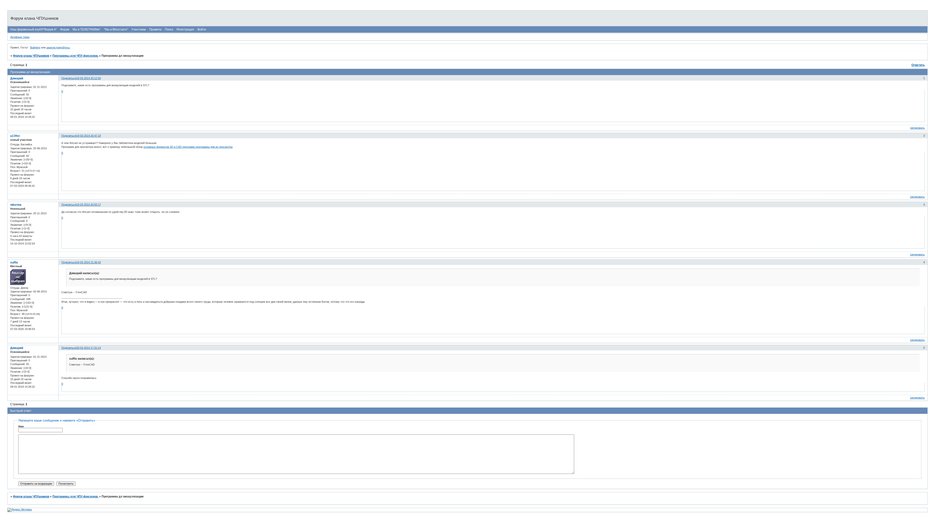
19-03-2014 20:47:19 (88, 135)
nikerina (15, 205)
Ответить (918, 65)
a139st (15, 136)
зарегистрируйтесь (58, 47)
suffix (14, 262)
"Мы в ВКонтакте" (116, 29)
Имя (21, 426)
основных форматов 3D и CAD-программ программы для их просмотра (188, 146)
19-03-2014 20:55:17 (88, 204)
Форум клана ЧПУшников (31, 55)
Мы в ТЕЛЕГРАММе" (87, 29)
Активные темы (19, 37)
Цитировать (917, 127)
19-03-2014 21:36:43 (88, 262)
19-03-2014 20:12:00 (88, 78)
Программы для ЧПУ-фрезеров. (75, 55)
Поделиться (68, 78)
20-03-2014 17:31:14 (88, 347)
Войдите (35, 47)
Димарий (16, 78)
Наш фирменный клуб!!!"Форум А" (33, 29)
